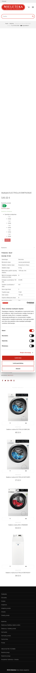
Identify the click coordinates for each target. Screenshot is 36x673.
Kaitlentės (4, 621)
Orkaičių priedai (5, 615)
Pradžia (6, 23)
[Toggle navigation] (33, 7)
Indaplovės (4, 605)
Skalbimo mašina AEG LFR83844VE (18, 525)
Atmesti (18, 368)
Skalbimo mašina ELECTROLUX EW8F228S (18, 429)
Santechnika (4, 639)
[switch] (31, 335)
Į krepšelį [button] (10, 423)
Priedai (3, 643)
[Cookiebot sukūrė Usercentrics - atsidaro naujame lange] (26, 303)
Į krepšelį (7, 240)
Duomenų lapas (5, 208)
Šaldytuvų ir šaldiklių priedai (8, 628)
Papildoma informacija (6, 372)
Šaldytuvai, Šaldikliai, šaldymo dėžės (10, 625)
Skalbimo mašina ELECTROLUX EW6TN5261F (18, 572)
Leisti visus (18, 358)
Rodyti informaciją (25, 352)
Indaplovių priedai (6, 608)
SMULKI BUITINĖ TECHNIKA (8, 649)
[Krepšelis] (28, 7)
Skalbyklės (12, 23)
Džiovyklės (4, 597)
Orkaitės (3, 612)
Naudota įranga (5, 652)
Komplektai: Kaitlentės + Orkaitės (10, 659)
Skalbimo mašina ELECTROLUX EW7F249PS (18, 477)
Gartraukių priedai (6, 635)
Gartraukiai (4, 632)
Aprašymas (4, 247)
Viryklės (3, 601)
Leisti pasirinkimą (18, 363)
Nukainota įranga (5, 656)
